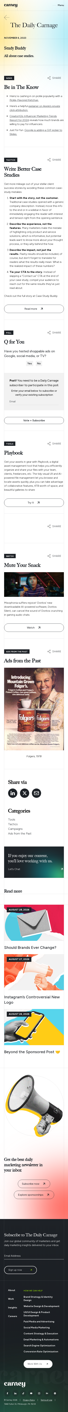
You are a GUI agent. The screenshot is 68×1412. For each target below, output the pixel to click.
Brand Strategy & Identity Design (38, 1299)
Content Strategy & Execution (41, 1333)
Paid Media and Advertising (39, 1321)
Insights (12, 1307)
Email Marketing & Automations (41, 1339)
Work (11, 1299)
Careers (12, 1316)
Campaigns (15, 829)
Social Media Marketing (37, 1327)
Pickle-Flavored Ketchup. (24, 100)
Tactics (13, 824)
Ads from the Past (20, 833)
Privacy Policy (29, 1400)
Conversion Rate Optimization (41, 1351)
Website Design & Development (41, 1306)
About (11, 1290)
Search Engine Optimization (39, 1345)
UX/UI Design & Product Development (37, 1314)
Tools (11, 819)
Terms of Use (46, 1400)
